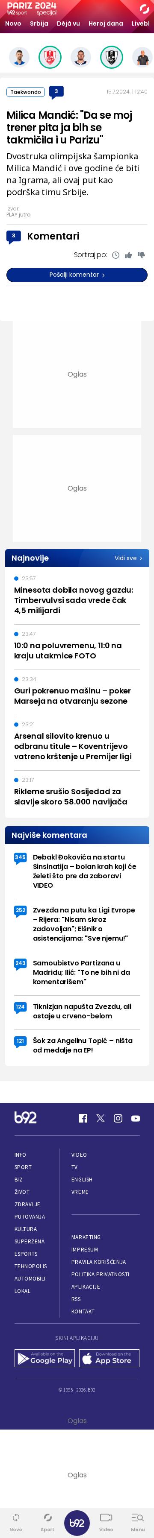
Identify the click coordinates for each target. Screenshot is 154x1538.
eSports (26, 1253)
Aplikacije (85, 1286)
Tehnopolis (31, 1266)
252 (20, 910)
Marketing (86, 1237)
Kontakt (83, 1311)
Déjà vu (68, 23)
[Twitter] (100, 1118)
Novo (13, 23)
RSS (76, 1299)
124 (20, 1006)
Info (21, 1154)
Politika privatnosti (100, 1274)
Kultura (26, 1229)
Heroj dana (106, 23)
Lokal (23, 1291)
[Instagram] (118, 1118)
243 (20, 963)
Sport (23, 1167)
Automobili (30, 1278)
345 (20, 857)
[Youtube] (135, 1118)
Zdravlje (28, 1204)
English (82, 1179)
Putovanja (30, 1216)
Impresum (84, 1249)
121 (20, 1040)
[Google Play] (45, 1359)
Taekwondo (25, 92)
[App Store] (109, 1359)
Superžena (30, 1241)
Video (79, 1154)
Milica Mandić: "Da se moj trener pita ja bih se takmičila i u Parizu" (69, 127)
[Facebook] (83, 1118)
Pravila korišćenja (98, 1262)
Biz (19, 1179)
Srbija (39, 23)
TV (74, 1167)
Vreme (80, 1192)
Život (22, 1192)
